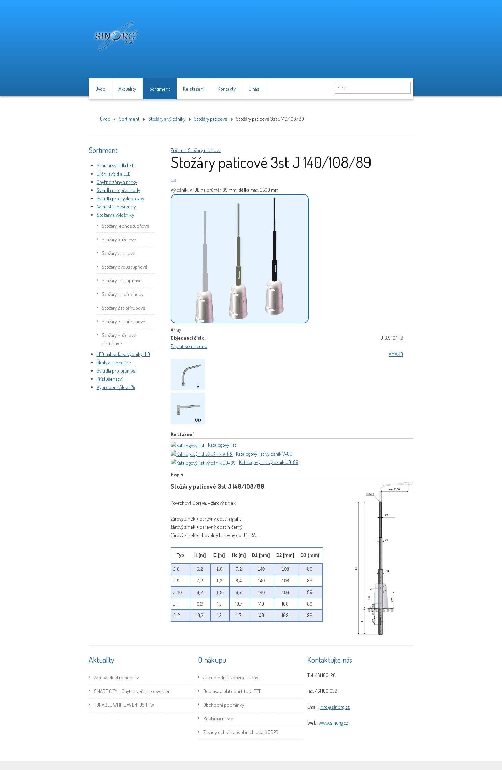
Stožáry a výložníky (115, 215)
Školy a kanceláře (114, 362)
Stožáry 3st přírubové (123, 321)
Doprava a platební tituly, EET (232, 691)
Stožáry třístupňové (122, 280)
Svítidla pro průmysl (116, 370)
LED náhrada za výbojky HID (123, 354)
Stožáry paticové (118, 253)
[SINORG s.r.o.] (116, 53)
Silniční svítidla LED (116, 165)
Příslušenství (110, 379)
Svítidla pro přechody (118, 190)
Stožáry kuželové (119, 239)
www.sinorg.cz (333, 722)
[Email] (173, 181)
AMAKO (396, 354)
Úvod (100, 88)
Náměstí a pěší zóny (116, 206)
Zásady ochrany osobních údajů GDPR (240, 732)
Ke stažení (193, 88)
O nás (254, 88)
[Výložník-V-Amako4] (189, 388)
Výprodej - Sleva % (116, 387)
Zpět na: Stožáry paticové (196, 150)
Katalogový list (222, 445)
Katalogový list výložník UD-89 (268, 462)
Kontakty (227, 88)
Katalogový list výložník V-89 (264, 453)
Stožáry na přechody (122, 294)
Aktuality (127, 88)
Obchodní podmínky (223, 705)
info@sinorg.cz (335, 707)
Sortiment (159, 88)
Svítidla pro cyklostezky (120, 198)
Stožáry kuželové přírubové (119, 339)
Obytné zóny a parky (117, 182)
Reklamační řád (218, 718)
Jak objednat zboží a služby (230, 677)
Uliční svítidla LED (114, 174)
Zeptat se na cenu (189, 346)
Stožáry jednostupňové (125, 225)
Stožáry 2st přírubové (123, 308)
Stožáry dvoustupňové (125, 267)
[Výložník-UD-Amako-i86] (189, 422)
